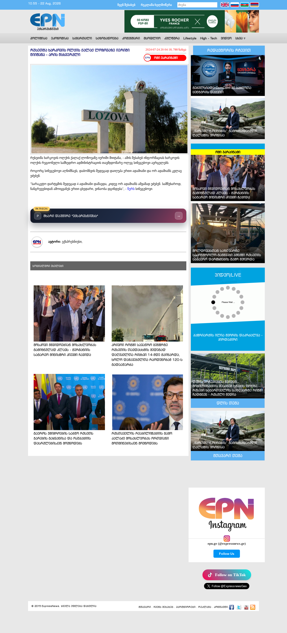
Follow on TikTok (230, 575)
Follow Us (226, 553)
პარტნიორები (186, 607)
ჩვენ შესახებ (126, 5)
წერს (131, 189)
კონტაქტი (221, 607)
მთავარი (145, 607)
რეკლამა (204, 607)
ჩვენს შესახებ (163, 607)
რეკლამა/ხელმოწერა (156, 5)
